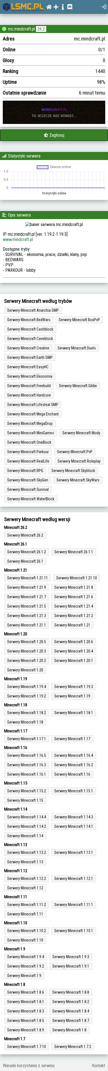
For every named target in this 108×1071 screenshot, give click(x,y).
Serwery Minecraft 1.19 (72, 696)
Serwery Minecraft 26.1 (25, 561)
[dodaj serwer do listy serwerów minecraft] (56, 7)
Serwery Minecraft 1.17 (72, 739)
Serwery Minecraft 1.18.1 (73, 712)
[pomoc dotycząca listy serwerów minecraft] (63, 7)
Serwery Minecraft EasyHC (27, 367)
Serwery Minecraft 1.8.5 (25, 1020)
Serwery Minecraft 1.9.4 (25, 957)
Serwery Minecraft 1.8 (69, 1030)
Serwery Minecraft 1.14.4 (26, 817)
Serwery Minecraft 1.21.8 (73, 587)
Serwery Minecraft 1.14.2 (26, 826)
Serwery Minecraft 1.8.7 (70, 1020)
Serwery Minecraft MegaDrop (30, 423)
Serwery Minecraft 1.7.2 (72, 1046)
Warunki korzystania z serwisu (29, 1065)
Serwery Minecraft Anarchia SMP (33, 310)
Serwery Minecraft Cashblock (30, 329)
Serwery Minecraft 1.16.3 (26, 765)
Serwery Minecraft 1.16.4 (73, 755)
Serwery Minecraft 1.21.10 (76, 578)
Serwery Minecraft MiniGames (30, 433)
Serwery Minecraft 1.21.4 (73, 606)
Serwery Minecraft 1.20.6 (73, 641)
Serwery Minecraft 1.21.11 (27, 578)
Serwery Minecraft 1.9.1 (70, 966)
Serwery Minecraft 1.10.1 (73, 930)
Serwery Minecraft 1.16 (72, 774)
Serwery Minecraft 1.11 (25, 914)
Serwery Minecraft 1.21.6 (73, 597)
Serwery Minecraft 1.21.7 (26, 597)
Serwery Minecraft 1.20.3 (26, 651)
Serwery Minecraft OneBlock (29, 442)
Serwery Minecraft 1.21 (72, 625)
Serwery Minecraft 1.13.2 (26, 852)
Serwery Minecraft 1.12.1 (73, 878)
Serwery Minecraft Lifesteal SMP (32, 404)
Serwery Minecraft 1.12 (25, 888)
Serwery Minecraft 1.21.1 (26, 625)
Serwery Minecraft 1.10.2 (26, 930)
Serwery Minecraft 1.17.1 (26, 739)
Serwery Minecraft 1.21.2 (73, 615)
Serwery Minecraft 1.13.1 (73, 852)
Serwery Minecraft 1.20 (25, 670)
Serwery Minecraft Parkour (28, 452)
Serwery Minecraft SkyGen (27, 480)
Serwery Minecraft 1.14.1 (73, 826)
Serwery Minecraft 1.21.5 (26, 606)
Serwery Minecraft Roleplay (79, 461)
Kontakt (98, 1065)
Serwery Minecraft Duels (77, 348)
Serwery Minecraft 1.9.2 (25, 966)
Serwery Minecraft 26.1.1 (73, 552)
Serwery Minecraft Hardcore (29, 395)
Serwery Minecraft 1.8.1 (25, 1001)
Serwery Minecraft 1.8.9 (25, 1030)
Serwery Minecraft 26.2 (25, 535)
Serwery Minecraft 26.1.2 (26, 552)
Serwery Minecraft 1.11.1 (73, 904)
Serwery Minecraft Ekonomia (29, 376)
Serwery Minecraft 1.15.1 (73, 791)
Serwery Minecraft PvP (74, 452)
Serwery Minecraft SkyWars (77, 480)
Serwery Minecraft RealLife (28, 461)
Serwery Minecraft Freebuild (29, 386)
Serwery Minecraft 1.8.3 (25, 1011)
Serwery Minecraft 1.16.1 (26, 774)
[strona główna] (23, 7)
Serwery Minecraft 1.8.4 (70, 1011)
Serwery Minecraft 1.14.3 (73, 817)
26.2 (41, 29)
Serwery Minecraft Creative (28, 348)
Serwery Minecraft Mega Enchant (33, 414)
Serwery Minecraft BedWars (28, 320)
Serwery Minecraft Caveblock (30, 338)
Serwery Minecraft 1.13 (25, 862)
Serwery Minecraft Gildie (78, 386)
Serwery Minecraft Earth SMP (30, 357)
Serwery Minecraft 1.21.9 (26, 587)
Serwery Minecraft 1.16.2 (73, 765)
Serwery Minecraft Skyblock (73, 470)
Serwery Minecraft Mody (81, 433)
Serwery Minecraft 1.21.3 (26, 615)
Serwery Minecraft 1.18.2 (26, 712)
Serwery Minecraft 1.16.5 (26, 755)
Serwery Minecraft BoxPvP (79, 320)
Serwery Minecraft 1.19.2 (26, 696)
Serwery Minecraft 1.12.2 (26, 878)
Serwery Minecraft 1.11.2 (26, 904)
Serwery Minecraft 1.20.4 (73, 651)
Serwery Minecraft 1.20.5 (26, 641)
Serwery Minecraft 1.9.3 (70, 957)
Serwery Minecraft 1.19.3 (73, 686)
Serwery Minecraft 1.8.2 (70, 1001)
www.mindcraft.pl (18, 239)
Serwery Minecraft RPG (25, 470)
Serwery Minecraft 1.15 (25, 800)
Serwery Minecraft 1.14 (25, 836)
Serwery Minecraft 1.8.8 (70, 992)
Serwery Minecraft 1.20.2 (26, 660)
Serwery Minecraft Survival (28, 489)
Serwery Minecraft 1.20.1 (73, 660)
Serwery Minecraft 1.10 (25, 940)
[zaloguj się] (104, 7)
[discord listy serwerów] (70, 7)
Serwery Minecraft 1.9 (24, 975)
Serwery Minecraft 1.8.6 (25, 992)
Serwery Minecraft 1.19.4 (26, 686)
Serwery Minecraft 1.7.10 (26, 1046)
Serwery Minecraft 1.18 (25, 722)
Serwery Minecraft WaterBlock (30, 499)
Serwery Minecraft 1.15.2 (26, 791)
